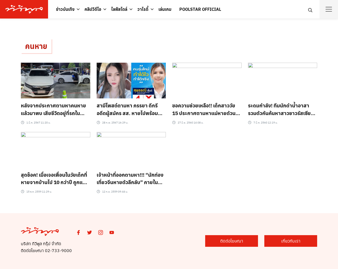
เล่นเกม (164, 9)
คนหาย (36, 45)
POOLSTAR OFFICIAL (200, 9)
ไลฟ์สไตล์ (119, 9)
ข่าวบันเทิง (65, 9)
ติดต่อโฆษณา (231, 241)
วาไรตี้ (142, 9)
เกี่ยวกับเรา (291, 241)
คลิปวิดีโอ (92, 9)
